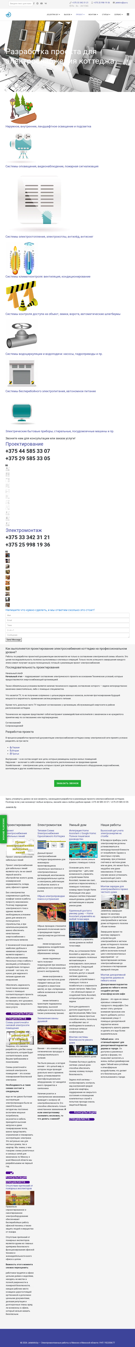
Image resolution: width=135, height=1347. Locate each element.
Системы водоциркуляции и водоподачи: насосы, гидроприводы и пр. (54, 354)
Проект (79, 14)
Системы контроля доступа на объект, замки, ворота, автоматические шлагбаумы (63, 314)
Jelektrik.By (52, 14)
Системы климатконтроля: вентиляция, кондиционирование (48, 276)
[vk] (46, 3)
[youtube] (41, 3)
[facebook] (34, 3)
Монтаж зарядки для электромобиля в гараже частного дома (114, 889)
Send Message (14, 639)
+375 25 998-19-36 (102, 3)
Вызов (67, 14)
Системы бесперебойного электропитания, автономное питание (51, 391)
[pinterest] (37, 3)
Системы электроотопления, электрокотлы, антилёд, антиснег (49, 236)
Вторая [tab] (15, 750)
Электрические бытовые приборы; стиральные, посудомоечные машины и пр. (60, 431)
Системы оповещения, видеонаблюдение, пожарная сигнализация (52, 166)
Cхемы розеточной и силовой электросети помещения (17, 1025)
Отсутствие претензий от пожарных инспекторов (19, 1187)
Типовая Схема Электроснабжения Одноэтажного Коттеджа (51, 833)
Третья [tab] (15, 754)
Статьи (105, 14)
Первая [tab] (16, 747)
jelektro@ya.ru (122, 3)
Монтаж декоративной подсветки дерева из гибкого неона (113, 977)
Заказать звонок (68, 783)
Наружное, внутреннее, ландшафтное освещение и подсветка (48, 126)
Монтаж (92, 14)
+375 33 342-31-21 (80, 3)
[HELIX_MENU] (128, 14)
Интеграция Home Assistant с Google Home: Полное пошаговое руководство (82, 834)
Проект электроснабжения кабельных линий (16, 833)
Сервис (117, 14)
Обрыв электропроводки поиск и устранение (51, 897)
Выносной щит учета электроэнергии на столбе (112, 833)
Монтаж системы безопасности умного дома (81, 1040)
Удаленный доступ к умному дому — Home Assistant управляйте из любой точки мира (82, 915)
